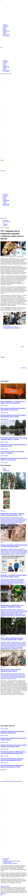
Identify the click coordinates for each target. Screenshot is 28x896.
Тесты (4, 33)
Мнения (5, 27)
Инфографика (6, 30)
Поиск (2, 160)
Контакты (5, 859)
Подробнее (3, 893)
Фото (4, 28)
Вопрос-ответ (6, 34)
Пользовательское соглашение (10, 863)
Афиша (5, 32)
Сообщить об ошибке (17, 781)
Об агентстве (6, 858)
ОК (1, 894)
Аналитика (5, 25)
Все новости (3, 769)
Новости (5, 24)
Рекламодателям (7, 862)
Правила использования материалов (11, 861)
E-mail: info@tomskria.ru (6, 781)
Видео (4, 29)
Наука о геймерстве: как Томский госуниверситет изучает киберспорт (11, 327)
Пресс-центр (6, 35)
